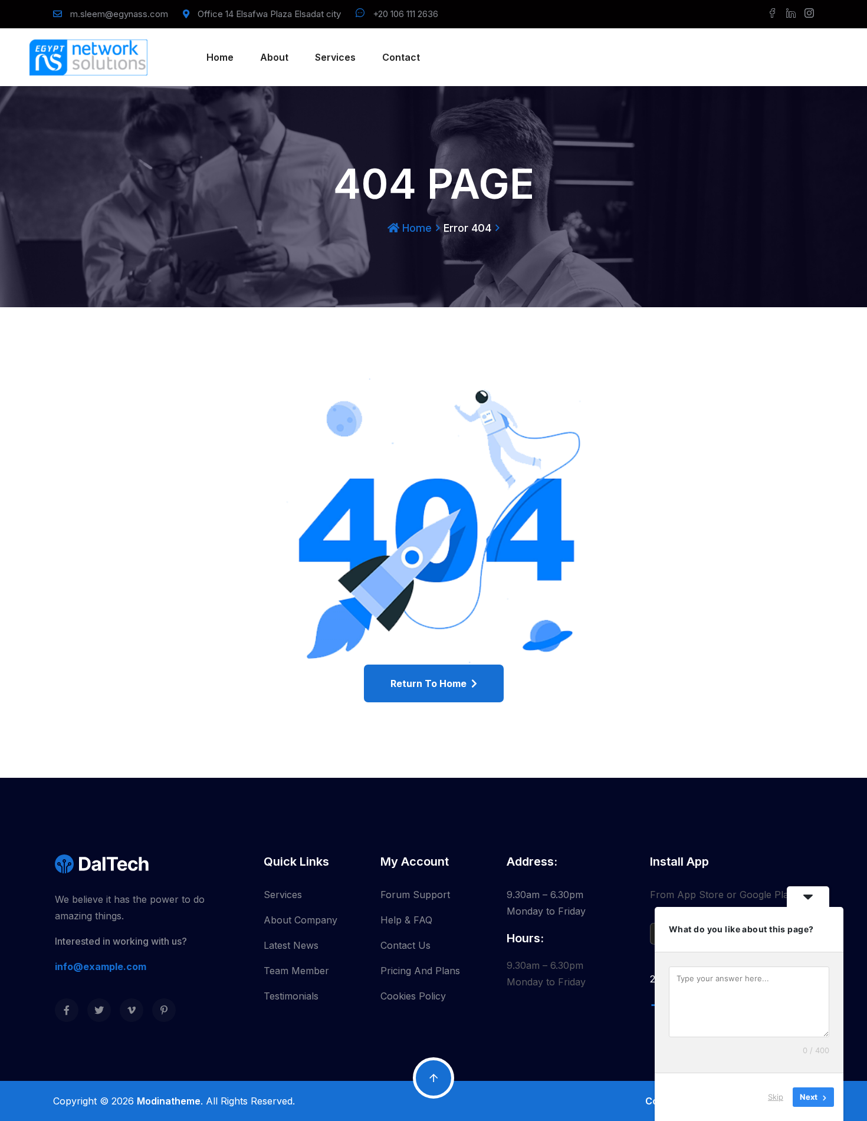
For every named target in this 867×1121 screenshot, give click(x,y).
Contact (401, 57)
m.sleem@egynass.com (119, 13)
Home (220, 57)
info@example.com (100, 966)
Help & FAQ (406, 920)
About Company (300, 920)
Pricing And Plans (420, 971)
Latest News (291, 945)
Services (335, 57)
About (274, 57)
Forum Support (415, 894)
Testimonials (291, 996)
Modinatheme (169, 1101)
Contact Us (405, 945)
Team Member (296, 971)
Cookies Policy (413, 996)
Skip (775, 1097)
